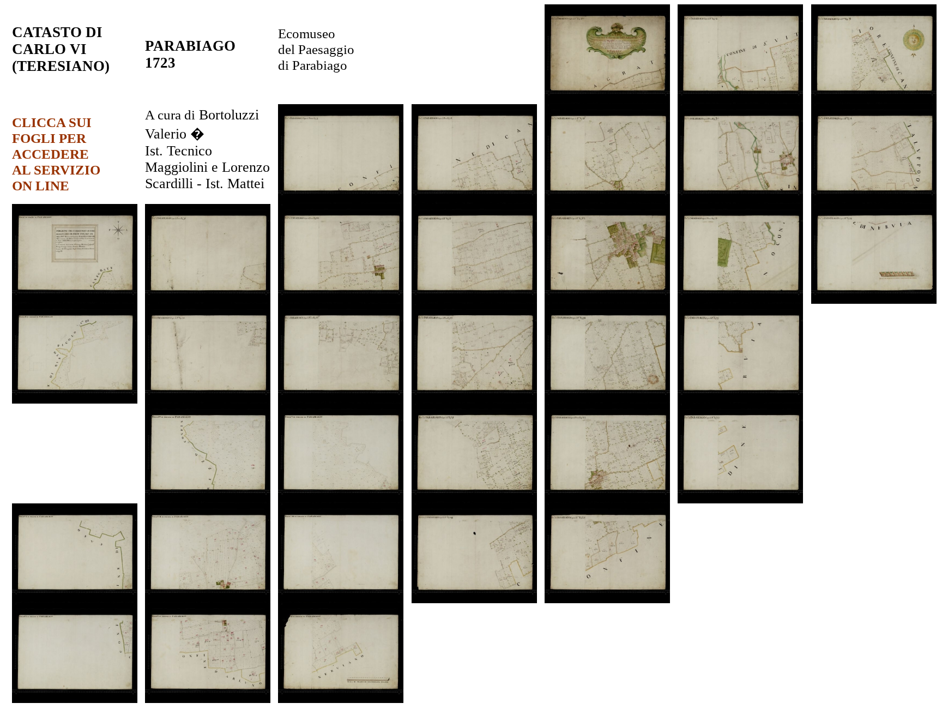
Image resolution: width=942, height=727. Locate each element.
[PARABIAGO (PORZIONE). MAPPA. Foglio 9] (207, 300)
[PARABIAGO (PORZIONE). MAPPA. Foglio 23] (740, 500)
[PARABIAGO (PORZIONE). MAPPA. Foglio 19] (740, 400)
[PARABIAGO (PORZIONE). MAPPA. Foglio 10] (340, 300)
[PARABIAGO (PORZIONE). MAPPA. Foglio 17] (474, 400)
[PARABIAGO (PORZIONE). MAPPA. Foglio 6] (607, 201)
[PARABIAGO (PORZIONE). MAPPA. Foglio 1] (607, 101)
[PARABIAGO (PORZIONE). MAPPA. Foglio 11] (474, 300)
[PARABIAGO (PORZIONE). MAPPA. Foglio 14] (874, 300)
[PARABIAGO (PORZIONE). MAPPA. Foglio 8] (874, 201)
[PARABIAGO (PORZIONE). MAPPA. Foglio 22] (607, 500)
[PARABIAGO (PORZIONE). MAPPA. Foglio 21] (474, 500)
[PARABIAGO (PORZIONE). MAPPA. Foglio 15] (207, 400)
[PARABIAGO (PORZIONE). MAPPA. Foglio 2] (740, 101)
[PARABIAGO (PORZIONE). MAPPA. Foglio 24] (474, 600)
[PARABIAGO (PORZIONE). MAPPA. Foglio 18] (607, 400)
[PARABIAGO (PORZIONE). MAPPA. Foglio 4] (340, 201)
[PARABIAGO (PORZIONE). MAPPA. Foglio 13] (740, 300)
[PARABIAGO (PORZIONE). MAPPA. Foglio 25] (607, 600)
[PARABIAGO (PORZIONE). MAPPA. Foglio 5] (474, 201)
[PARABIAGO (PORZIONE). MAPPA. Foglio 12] (607, 300)
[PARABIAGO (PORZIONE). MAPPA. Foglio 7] (740, 201)
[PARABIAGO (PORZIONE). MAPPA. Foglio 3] (874, 101)
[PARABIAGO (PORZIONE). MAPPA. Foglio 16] (340, 400)
